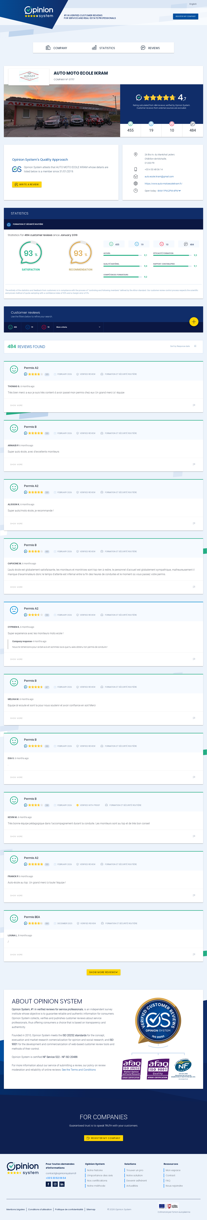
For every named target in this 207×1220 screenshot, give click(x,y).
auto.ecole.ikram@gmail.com (159, 176)
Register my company (186, 16)
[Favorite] (193, 321)
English (193, 4)
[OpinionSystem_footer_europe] (168, 1203)
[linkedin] (62, 1184)
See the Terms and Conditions (79, 1069)
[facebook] (48, 1184)
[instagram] (55, 1184)
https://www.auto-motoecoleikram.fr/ (163, 183)
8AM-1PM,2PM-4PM (168, 190)
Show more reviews (102, 972)
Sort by (180, 346)
